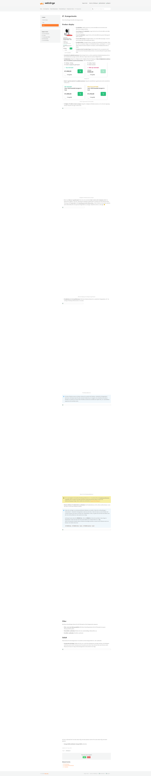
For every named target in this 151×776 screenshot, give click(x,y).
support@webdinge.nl (95, 501)
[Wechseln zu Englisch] (108, 3)
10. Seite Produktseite (45, 33)
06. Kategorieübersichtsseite (68, 765)
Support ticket (84, 3)
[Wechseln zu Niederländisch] (102, 3)
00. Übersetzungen (45, 38)
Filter (43, 22)
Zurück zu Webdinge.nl (93, 3)
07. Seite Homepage (45, 40)
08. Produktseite (66, 764)
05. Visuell (43, 35)
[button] (84, 757)
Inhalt (43, 25)
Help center (46, 773)
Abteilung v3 (68, 750)
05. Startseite (65, 766)
